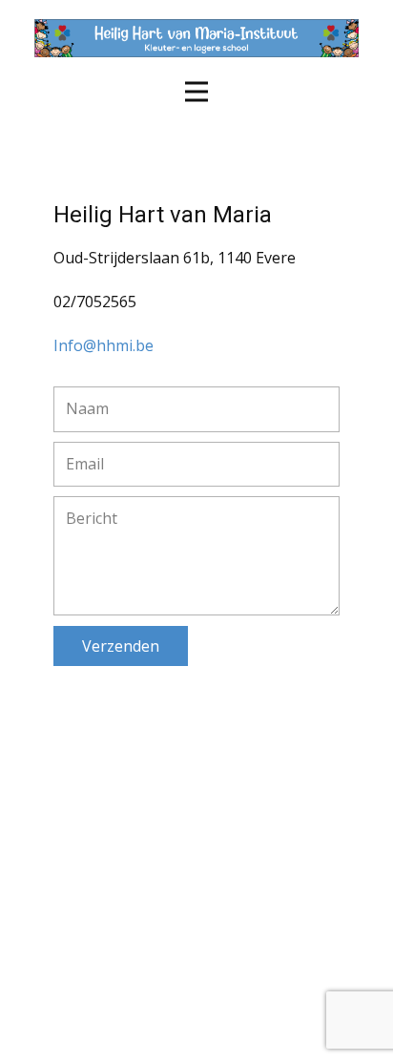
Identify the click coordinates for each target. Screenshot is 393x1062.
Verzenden (120, 645)
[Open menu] (196, 91)
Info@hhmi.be (103, 345)
